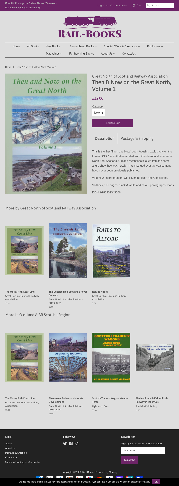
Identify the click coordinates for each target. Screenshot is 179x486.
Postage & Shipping (137, 138)
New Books (53, 46)
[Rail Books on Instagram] (76, 444)
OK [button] (156, 482)
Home (16, 46)
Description (104, 138)
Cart (139, 5)
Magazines (53, 53)
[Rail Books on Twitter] (65, 444)
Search (9, 443)
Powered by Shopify (106, 472)
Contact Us (129, 53)
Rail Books (88, 472)
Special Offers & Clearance (121, 46)
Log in (101, 5)
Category (97, 106)
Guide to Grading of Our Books (22, 462)
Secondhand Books (82, 46)
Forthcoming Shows (81, 53)
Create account (118, 5)
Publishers (154, 46)
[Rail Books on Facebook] (71, 444)
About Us (107, 53)
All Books (33, 46)
